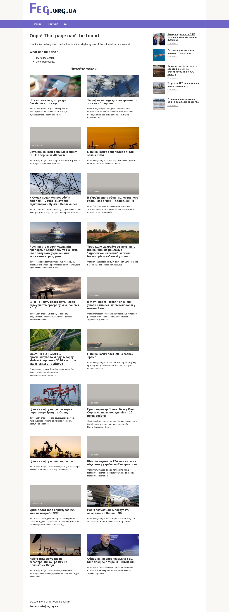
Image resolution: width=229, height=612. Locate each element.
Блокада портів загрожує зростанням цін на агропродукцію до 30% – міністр (182, 70)
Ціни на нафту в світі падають (51, 461)
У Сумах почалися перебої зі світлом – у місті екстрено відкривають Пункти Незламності (54, 201)
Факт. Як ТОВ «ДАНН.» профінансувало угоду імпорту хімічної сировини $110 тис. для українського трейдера (53, 359)
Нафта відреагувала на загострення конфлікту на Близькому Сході (48, 562)
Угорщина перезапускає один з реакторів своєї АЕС (183, 100)
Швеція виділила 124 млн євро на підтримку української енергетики (112, 462)
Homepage (48, 61)
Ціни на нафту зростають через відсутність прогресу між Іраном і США (54, 305)
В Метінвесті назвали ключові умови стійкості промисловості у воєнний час (111, 305)
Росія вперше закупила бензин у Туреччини (180, 51)
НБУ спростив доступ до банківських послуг (48, 101)
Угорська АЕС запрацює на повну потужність (183, 84)
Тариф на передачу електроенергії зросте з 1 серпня (112, 101)
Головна (37, 24)
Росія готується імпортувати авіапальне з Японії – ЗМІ (108, 511)
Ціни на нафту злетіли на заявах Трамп (110, 355)
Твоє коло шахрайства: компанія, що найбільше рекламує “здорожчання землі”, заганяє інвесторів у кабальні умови (111, 251)
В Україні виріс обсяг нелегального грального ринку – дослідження (112, 199)
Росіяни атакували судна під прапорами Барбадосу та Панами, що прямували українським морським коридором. (54, 251)
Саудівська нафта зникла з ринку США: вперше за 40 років (53, 153)
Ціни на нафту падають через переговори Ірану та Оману (51, 410)
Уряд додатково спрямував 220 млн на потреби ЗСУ (52, 511)
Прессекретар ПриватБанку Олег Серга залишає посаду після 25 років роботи (111, 412)
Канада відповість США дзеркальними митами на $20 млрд (182, 37)
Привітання (52, 24)
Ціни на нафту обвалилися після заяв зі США (110, 153)
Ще (65, 24)
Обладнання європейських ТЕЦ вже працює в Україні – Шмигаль (111, 560)
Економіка (172, 43)
